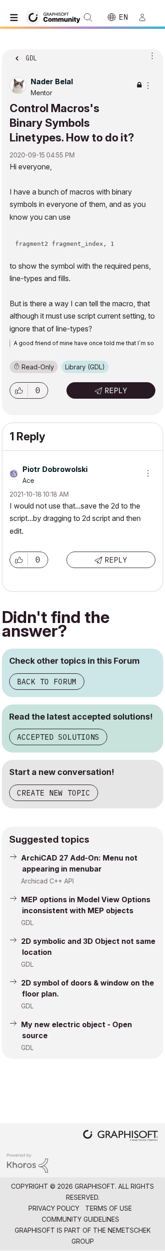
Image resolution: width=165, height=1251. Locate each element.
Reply (115, 390)
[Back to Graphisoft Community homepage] (56, 17)
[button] (19, 390)
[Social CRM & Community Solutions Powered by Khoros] (27, 1162)
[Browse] (16, 17)
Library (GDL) (85, 367)
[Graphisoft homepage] (120, 1136)
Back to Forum (47, 681)
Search (88, 17)
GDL (27, 922)
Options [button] (150, 55)
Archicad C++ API (47, 881)
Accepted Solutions (58, 737)
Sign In (146, 17)
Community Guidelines (80, 1219)
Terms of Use (108, 1208)
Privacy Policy (53, 1208)
